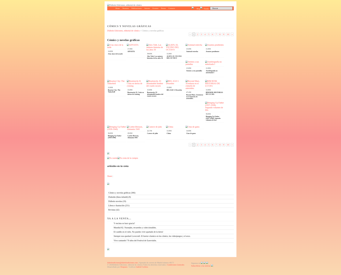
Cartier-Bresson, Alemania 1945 (133, 136)
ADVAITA (131, 51)
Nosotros (125, 8)
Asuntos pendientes (212, 51)
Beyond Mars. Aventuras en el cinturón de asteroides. (194, 96)
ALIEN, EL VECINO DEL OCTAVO (174, 57)
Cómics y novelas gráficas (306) (121, 193)
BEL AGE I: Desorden (174, 90)
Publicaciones (136, 8)
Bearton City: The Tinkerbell (114, 91)
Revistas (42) (113, 210)
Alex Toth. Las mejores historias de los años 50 (155, 57)
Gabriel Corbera (142, 267)
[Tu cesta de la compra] (128, 158)
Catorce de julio (152, 133)
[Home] (124, 5)
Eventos (155, 8)
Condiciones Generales (175, 265)
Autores (147, 8)
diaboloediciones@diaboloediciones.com (122, 263)
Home (117, 8)
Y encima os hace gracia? (124, 223)
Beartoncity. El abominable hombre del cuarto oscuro (155, 94)
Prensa (163, 8)
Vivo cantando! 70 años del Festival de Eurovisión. (135, 240)
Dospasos (123, 267)
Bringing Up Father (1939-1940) (114, 136)
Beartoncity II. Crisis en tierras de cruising (135, 93)
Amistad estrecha (192, 51)
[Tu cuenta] (112, 158)
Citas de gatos (191, 133)
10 (228, 34)
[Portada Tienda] (108, 153)
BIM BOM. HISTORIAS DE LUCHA (214, 93)
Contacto (171, 8)
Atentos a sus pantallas (194, 71)
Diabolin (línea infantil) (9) (119, 197)
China (169, 133)
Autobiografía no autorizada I (212, 71)
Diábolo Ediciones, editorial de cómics (123, 31)
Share (109, 176)
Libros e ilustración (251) (118, 205)
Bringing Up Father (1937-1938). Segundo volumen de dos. (213, 118)
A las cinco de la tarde (115, 54)
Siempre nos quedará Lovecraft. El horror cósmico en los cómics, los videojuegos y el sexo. (152, 236)
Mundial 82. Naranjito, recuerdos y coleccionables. (135, 227)
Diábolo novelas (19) (117, 201)
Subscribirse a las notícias (201, 266)
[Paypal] (108, 249)
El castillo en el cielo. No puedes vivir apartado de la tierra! (138, 232)
